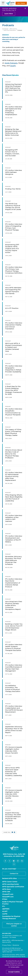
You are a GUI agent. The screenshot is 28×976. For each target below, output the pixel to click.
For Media (13, 937)
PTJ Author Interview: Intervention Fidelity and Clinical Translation (13, 326)
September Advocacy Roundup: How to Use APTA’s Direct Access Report (14, 729)
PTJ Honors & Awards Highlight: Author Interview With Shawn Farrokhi (13, 750)
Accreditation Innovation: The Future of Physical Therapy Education (12, 688)
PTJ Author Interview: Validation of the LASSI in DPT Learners (13, 518)
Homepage (5, 28)
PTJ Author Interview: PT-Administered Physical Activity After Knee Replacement (13, 476)
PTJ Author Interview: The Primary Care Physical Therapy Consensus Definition (13, 270)
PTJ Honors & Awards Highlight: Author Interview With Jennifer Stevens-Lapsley (13, 794)
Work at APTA (6, 942)
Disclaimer (16, 945)
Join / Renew (21, 3)
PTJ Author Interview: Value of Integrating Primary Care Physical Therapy (13, 227)
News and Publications (10, 30)
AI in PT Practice (11, 308)
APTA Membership (17, 940)
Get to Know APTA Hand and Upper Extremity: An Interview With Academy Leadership (13, 771)
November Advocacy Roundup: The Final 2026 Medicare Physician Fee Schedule (13, 560)
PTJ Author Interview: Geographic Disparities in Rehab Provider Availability (13, 369)
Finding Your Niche (13, 189)
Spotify (13, 66)
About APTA (6, 940)
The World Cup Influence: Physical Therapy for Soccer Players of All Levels (13, 206)
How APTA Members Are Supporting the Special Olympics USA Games (13, 290)
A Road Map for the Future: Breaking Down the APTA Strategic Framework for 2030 (13, 390)
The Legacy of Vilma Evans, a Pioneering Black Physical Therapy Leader (13, 432)
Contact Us (14, 873)
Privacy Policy (6, 945)
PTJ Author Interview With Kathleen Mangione (13, 172)
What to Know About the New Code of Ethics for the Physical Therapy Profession (13, 454)
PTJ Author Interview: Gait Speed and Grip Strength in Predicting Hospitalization (13, 110)
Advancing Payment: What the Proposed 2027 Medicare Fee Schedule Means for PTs (13, 88)
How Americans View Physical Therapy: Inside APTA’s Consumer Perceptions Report (13, 605)
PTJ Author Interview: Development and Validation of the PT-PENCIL (13, 539)
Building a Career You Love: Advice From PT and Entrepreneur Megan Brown (13, 627)
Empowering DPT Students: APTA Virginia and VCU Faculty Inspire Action (12, 248)
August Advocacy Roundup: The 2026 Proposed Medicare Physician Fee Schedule (13, 816)
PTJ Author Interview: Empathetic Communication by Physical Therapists (13, 412)
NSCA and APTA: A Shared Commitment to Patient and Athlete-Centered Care (13, 347)
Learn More (8, 14)
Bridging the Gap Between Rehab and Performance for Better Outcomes (13, 132)
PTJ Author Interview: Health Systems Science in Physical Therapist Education (13, 647)
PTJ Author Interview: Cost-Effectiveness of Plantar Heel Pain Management (13, 668)
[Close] (25, 8)
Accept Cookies (14, 972)
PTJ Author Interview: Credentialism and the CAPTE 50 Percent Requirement (14, 709)
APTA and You (13, 28)
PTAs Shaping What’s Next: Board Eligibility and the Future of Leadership (13, 498)
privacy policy (15, 967)
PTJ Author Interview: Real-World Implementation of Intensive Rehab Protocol (13, 583)
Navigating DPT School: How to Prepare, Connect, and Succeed (12, 153)
